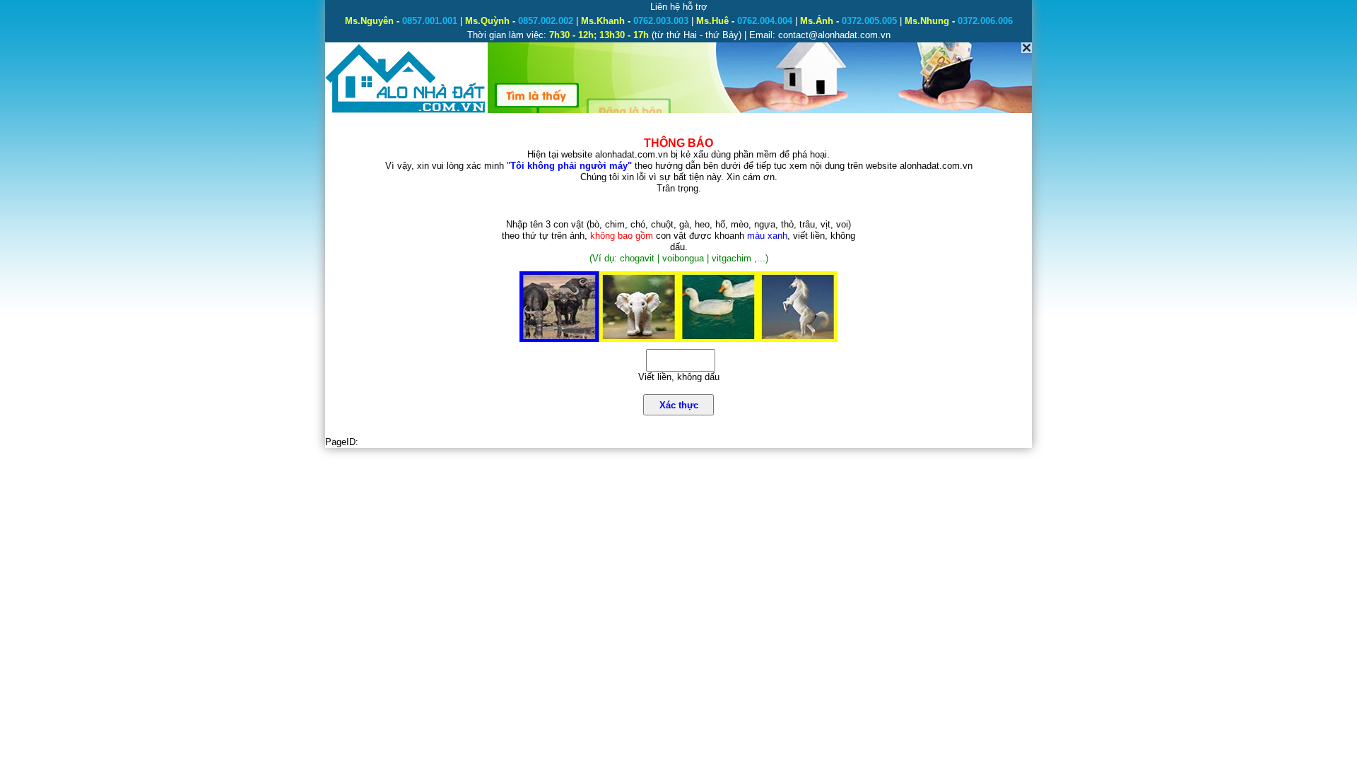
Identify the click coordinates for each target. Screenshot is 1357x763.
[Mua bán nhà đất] (406, 111)
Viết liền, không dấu (678, 377)
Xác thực (678, 405)
